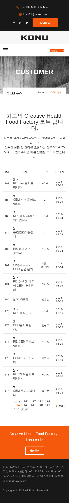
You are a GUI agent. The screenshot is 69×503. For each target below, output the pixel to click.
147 (33, 405)
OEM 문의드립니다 (24, 392)
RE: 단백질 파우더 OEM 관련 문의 (23, 285)
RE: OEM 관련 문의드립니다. (24, 218)
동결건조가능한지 (23, 234)
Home (41, 92)
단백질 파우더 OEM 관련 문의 (23, 267)
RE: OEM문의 (22, 313)
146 (26, 405)
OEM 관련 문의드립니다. (24, 201)
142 (33, 401)
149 (47, 405)
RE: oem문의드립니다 (23, 185)
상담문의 (45, 22)
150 (16, 409)
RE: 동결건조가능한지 (23, 251)
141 (26, 401)
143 (40, 401)
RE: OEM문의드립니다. (23, 343)
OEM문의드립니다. (23, 327)
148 (40, 405)
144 (47, 401)
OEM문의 (21, 299)
